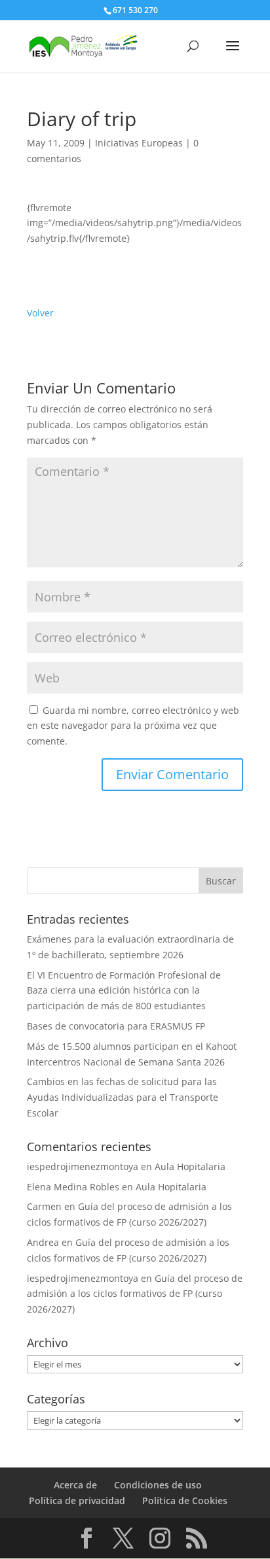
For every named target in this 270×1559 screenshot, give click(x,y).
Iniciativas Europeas (139, 143)
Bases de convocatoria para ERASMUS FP (116, 1026)
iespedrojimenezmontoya (82, 1166)
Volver (40, 313)
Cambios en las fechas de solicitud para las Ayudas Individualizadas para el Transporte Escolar (122, 1097)
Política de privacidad (77, 1500)
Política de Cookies (184, 1500)
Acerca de (75, 1485)
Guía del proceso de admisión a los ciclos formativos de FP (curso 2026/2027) (134, 1294)
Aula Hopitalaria (190, 1166)
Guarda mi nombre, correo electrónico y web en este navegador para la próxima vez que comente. (133, 726)
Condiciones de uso (158, 1485)
